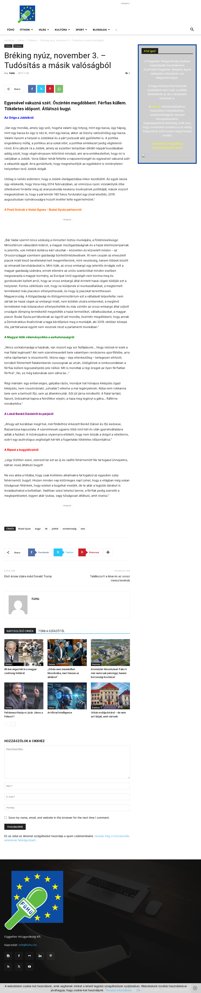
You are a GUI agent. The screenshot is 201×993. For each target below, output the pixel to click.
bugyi (38, 528)
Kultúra (61, 29)
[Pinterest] (50, 89)
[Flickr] (29, 956)
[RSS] (8, 967)
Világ (42, 29)
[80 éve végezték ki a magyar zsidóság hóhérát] (23, 652)
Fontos (8, 664)
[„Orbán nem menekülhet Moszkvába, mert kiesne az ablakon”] (67, 652)
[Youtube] (29, 967)
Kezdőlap (9, 40)
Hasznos (96, 664)
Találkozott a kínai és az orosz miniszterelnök (110, 578)
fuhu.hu (156, 106)
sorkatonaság (69, 528)
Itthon (25, 29)
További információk (119, 990)
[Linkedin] (40, 956)
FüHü (10, 29)
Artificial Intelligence (60, 712)
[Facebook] (32, 89)
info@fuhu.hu (28, 945)
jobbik (55, 528)
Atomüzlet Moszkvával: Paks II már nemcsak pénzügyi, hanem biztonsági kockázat (109, 673)
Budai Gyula (24, 528)
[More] (108, 552)
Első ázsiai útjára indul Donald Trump (28, 576)
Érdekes (32, 40)
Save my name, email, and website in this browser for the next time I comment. (59, 817)
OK (138, 990)
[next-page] (13, 724)
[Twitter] (41, 89)
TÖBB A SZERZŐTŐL (51, 631)
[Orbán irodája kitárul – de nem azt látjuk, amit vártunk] (110, 695)
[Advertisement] (125, 14)
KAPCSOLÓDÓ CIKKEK (20, 631)
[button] (192, 30)
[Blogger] (8, 956)
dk (46, 528)
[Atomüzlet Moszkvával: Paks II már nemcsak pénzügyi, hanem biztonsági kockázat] (110, 652)
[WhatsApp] (59, 89)
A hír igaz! (150, 51)
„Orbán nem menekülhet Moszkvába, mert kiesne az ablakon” (63, 673)
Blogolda (100, 29)
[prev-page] (6, 724)
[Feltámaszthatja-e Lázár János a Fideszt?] (23, 695)
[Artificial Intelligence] (67, 695)
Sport (80, 29)
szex (83, 528)
